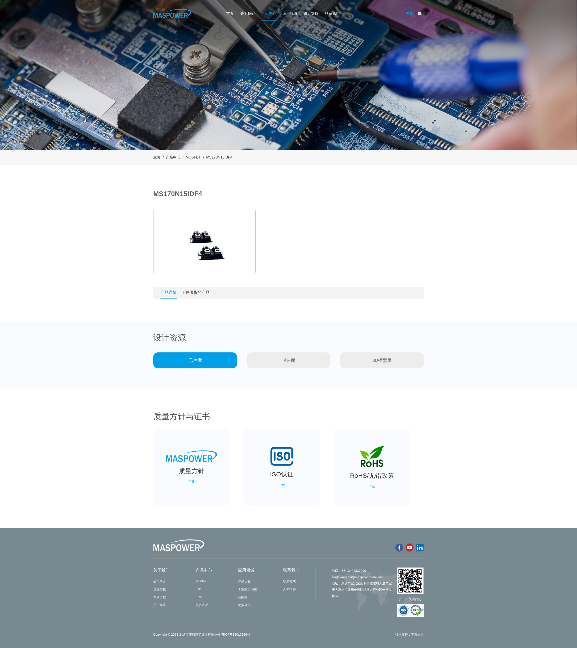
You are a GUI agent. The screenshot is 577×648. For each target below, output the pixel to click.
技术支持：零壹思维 (409, 634)
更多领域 (244, 605)
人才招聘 (289, 589)
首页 (230, 13)
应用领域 (290, 13)
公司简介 (159, 581)
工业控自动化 (247, 589)
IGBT (199, 589)
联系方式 (289, 581)
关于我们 (247, 13)
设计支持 (311, 13)
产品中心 (268, 13)
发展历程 (159, 597)
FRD (199, 597)
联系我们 (332, 13)
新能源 (242, 597)
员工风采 (159, 605)
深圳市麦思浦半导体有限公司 (199, 634)
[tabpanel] (204, 241)
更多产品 (202, 605)
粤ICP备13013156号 (235, 634)
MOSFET (193, 157)
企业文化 (159, 589)
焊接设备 (244, 581)
